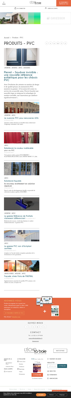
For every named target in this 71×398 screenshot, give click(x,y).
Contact (29, 389)
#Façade (17, 273)
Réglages (62, 395)
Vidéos (20, 371)
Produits (21, 364)
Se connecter (9, 371)
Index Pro (52, 371)
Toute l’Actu (22, 361)
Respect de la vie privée (39, 389)
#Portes (14, 67)
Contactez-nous (9, 366)
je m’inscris (62, 366)
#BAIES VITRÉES (9, 273)
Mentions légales (13, 389)
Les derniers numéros (37, 378)
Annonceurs (35, 341)
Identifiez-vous (16, 317)
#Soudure (27, 67)
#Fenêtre (7, 67)
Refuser (51, 395)
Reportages (21, 369)
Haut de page (60, 350)
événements (53, 374)
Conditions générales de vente (55, 389)
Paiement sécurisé (55, 359)
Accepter (41, 395)
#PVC (20, 67)
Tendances (21, 366)
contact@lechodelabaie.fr (35, 338)
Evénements (22, 374)
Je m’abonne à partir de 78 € (14, 313)
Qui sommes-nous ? (9, 363)
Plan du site (22, 389)
